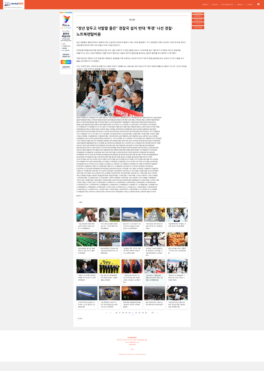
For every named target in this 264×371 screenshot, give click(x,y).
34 (143, 312)
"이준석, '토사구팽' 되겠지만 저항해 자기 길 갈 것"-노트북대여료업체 (87, 278)
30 (129, 312)
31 (133, 312)
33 (139, 312)
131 (152, 312)
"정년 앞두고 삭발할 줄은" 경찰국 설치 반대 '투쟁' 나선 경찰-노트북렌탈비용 (154, 278)
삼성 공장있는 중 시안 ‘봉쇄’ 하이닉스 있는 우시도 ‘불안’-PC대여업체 (86, 251)
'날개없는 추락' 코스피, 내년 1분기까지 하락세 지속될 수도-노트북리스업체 (131, 251)
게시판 (132, 349)
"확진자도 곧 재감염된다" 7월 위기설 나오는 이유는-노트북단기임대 (176, 278)
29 (126, 312)
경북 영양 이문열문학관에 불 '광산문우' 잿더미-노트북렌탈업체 (132, 305)
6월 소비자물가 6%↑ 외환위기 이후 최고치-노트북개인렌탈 (177, 251)
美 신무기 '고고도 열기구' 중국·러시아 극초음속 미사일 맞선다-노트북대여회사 (132, 226)
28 (123, 312)
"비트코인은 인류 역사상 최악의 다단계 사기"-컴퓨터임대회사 (154, 226)
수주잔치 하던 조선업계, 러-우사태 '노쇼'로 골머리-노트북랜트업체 (86, 305)
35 (146, 312)
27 (119, 312)
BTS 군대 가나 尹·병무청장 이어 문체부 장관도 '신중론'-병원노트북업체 (109, 278)
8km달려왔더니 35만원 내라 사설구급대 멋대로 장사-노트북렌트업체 (109, 251)
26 (116, 312)
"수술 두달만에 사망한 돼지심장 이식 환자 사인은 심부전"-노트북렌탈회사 (86, 226)
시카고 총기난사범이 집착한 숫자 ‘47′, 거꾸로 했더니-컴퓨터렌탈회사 (109, 226)
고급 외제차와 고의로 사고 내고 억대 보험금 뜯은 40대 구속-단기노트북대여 (109, 305)
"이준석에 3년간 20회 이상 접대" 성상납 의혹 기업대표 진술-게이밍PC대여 (176, 305)
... (113, 312)
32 (136, 312)
